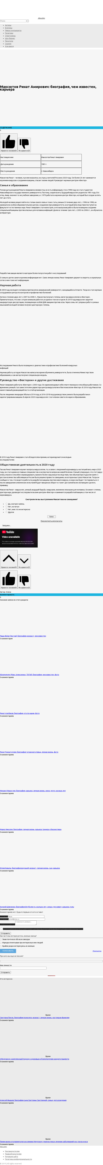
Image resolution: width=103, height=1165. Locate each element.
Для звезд (9, 46)
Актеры (8, 25)
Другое (11, 512)
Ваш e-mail (4, 919)
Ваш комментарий (7, 924)
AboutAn (41, 18)
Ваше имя (4, 916)
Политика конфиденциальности (18, 1159)
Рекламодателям (12, 1151)
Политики (9, 33)
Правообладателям (13, 1154)
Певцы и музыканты (13, 31)
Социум (8, 44)
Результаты (97, 951)
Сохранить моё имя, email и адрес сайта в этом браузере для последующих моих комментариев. (43, 929)
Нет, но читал (13, 507)
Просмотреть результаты (51, 521)
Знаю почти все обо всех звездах (16, 939)
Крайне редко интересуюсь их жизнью (18, 946)
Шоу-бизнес (10, 38)
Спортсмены (10, 36)
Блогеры (8, 28)
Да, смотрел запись (16, 504)
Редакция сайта (11, 1157)
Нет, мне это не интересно (19, 509)
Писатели (9, 41)
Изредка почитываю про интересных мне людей (22, 943)
